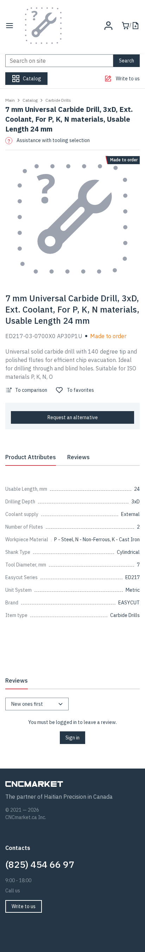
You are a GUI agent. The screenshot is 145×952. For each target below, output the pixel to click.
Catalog (30, 100)
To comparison (31, 390)
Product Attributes (30, 457)
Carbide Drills (58, 100)
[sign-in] (108, 25)
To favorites (80, 390)
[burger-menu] (9, 25)
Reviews (78, 457)
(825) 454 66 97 (39, 864)
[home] (43, 26)
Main (10, 100)
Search (126, 61)
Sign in (72, 738)
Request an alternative (73, 417)
